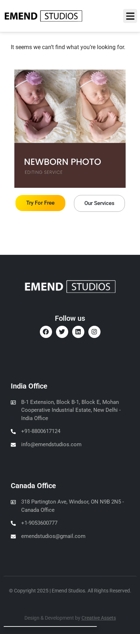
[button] (130, 16)
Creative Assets (98, 618)
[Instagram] (94, 332)
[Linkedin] (78, 332)
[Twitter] (62, 332)
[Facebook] (46, 332)
